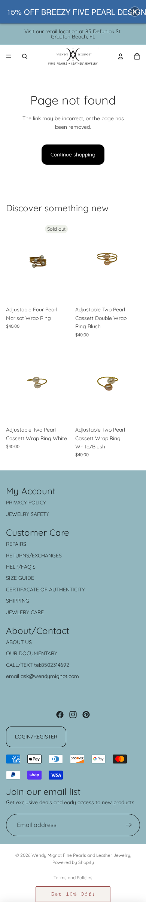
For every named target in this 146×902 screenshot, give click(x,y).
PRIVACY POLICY (26, 502)
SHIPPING (17, 600)
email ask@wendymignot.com (42, 676)
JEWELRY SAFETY (27, 514)
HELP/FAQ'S (21, 566)
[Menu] (8, 56)
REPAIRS (16, 544)
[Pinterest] (86, 714)
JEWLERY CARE (25, 612)
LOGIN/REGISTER (36, 736)
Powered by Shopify (73, 862)
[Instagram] (73, 714)
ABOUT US (19, 642)
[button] (73, 894)
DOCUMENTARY (38, 653)
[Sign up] (129, 825)
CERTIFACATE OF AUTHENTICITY (45, 589)
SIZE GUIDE (20, 578)
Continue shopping (73, 154)
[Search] (24, 56)
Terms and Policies (73, 877)
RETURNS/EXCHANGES (34, 555)
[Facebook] (59, 714)
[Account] (120, 56)
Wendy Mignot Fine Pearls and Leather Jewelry (80, 855)
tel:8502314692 (51, 665)
